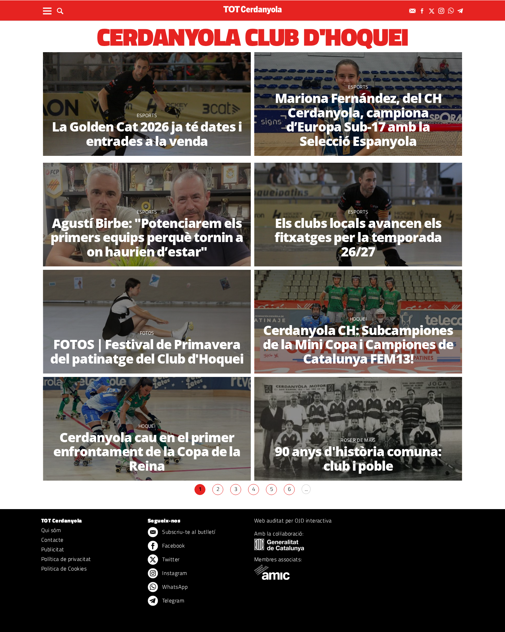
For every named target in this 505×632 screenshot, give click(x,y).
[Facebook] (423, 10)
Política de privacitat (66, 559)
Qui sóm (51, 530)
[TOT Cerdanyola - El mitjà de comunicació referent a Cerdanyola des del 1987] (252, 9)
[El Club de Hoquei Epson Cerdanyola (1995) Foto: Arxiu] (358, 429)
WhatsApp (174, 587)
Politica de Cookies (64, 568)
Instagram (174, 573)
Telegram (172, 600)
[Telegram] (461, 10)
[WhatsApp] (452, 10)
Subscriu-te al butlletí (188, 532)
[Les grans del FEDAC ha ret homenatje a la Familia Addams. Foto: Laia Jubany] (147, 322)
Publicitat (52, 549)
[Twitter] (432, 10)
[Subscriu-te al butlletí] (413, 10)
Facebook (173, 545)
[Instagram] (442, 10)
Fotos (147, 332)
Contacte (52, 540)
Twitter (170, 559)
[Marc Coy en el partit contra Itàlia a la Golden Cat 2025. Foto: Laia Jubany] (147, 104)
